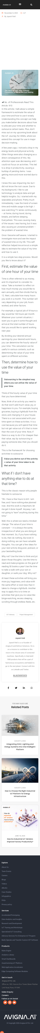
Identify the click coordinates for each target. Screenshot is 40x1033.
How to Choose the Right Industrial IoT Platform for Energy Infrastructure (20, 793)
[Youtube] (14, 1002)
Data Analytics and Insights (12, 919)
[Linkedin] (10, 1002)
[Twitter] (5, 1002)
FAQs (4, 900)
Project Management (26, 614)
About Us (5, 867)
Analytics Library (8, 955)
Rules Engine (6, 951)
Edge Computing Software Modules (15, 971)
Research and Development (12, 923)
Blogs (4, 880)
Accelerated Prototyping (11, 915)
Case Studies (6, 892)
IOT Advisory (10, 614)
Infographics (6, 896)
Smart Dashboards (8, 959)
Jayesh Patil (11, 16)
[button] (20, 4)
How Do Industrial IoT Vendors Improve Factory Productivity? (20, 840)
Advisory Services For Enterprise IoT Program (18, 936)
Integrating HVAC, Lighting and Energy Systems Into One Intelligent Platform (20, 747)
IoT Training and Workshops (12, 928)
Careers (4, 875)
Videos (4, 884)
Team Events (6, 871)
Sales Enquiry (7, 992)
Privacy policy (7, 904)
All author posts (20, 675)
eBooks (4, 888)
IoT (24, 13)
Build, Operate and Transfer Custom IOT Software (20, 940)
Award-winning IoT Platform (12, 963)
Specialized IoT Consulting (11, 932)
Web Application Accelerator (12, 967)
